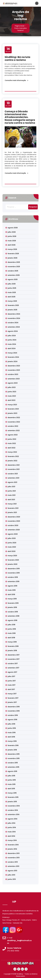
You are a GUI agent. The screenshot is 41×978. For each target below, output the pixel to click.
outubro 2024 (13, 323)
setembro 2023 (14, 379)
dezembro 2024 (14, 314)
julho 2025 (12, 284)
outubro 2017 (13, 663)
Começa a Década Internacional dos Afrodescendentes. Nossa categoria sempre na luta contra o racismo (20, 117)
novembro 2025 (14, 267)
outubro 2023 (13, 374)
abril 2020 (11, 551)
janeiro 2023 (12, 413)
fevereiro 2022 (13, 456)
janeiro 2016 (12, 750)
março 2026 (12, 249)
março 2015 (12, 793)
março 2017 (12, 694)
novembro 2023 (14, 370)
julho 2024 (12, 336)
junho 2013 (12, 879)
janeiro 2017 (12, 702)
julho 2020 (12, 538)
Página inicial (19, 26)
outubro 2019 (13, 577)
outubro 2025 (13, 271)
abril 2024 (12, 348)
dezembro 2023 (14, 366)
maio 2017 (11, 685)
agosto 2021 (12, 482)
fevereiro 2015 (13, 797)
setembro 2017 (13, 668)
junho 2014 (12, 827)
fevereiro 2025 (13, 305)
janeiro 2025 (12, 310)
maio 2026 (12, 241)
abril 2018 (11, 638)
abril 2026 (11, 245)
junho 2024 (12, 340)
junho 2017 (12, 681)
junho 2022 (12, 439)
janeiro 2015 (12, 802)
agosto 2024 (13, 331)
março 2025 (12, 301)
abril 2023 (11, 400)
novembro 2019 (14, 573)
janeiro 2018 (12, 650)
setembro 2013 (13, 866)
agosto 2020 (13, 534)
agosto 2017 (12, 672)
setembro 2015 (13, 767)
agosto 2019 (12, 586)
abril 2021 (11, 500)
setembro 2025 (14, 275)
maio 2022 (12, 443)
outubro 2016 (13, 715)
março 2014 (12, 840)
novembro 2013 (14, 858)
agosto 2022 (13, 435)
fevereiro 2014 (13, 845)
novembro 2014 (14, 806)
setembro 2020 (14, 530)
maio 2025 (12, 292)
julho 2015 (11, 776)
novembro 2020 (14, 521)
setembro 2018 (13, 616)
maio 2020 (12, 547)
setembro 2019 (13, 581)
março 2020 (12, 556)
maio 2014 (12, 832)
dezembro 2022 (14, 417)
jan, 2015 (8, 104)
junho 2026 (12, 236)
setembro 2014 (13, 814)
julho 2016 (11, 724)
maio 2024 (12, 344)
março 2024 (12, 353)
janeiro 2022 (12, 461)
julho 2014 (11, 823)
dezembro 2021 (14, 465)
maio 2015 (11, 784)
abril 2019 (11, 594)
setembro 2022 (14, 430)
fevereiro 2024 (13, 357)
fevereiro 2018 (13, 646)
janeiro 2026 (12, 258)
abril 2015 (11, 789)
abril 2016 (11, 737)
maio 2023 (12, 396)
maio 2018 (12, 633)
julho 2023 (12, 387)
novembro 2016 (14, 711)
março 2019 (12, 599)
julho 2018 (11, 625)
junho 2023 (12, 392)
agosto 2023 (13, 383)
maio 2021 (11, 495)
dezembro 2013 (14, 853)
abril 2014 (11, 836)
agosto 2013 (12, 871)
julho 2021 (11, 487)
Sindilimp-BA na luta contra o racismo (17, 58)
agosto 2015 (12, 771)
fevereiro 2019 (13, 603)
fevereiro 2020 (13, 560)
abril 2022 (11, 448)
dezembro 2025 (14, 262)
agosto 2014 (12, 819)
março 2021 (12, 504)
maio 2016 (12, 733)
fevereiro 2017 (13, 698)
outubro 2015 (13, 763)
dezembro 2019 (14, 569)
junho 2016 (12, 728)
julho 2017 (11, 676)
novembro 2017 (14, 659)
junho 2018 (12, 629)
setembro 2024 (14, 327)
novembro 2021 (14, 469)
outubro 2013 (13, 862)
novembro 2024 (14, 318)
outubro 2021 (13, 474)
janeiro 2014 (12, 849)
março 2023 (12, 405)
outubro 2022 (13, 426)
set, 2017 (8, 49)
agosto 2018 (12, 620)
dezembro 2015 (14, 754)
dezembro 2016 (14, 707)
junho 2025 (12, 288)
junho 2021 (12, 491)
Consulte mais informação (15, 80)
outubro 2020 (13, 525)
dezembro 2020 (14, 517)
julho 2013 (11, 875)
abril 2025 (11, 297)
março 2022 (12, 452)
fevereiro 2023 (13, 409)
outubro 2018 (13, 612)
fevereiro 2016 (13, 745)
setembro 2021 (13, 478)
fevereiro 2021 (13, 508)
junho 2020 (12, 543)
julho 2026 (12, 232)
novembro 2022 (14, 422)
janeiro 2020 (12, 564)
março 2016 (12, 741)
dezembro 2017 (14, 655)
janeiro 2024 (12, 361)
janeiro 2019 (12, 607)
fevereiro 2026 (13, 254)
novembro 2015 (14, 758)
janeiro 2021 (12, 512)
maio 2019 (12, 590)
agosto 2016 (12, 720)
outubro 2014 (13, 810)
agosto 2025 (13, 279)
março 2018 (12, 642)
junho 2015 (12, 780)
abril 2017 (11, 689)
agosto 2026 (13, 228)
